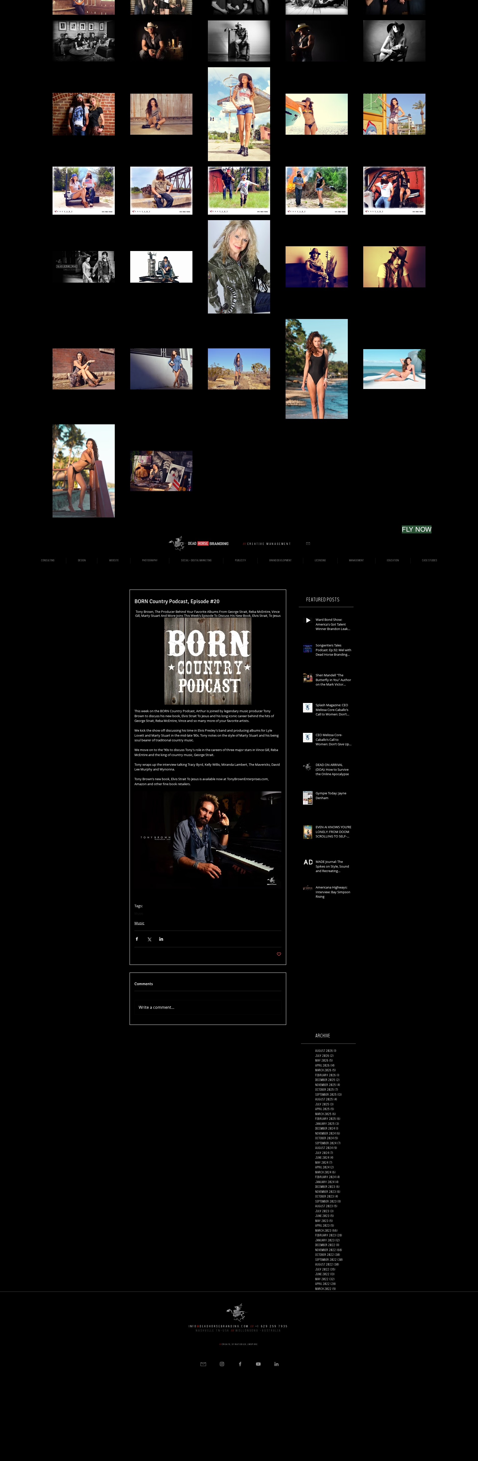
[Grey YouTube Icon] (258, 1364)
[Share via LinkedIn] (161, 939)
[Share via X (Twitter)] (149, 939)
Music (138, 913)
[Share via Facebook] (136, 939)
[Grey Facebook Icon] (240, 1364)
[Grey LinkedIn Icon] (276, 1364)
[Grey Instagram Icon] (222, 1364)
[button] (308, 543)
